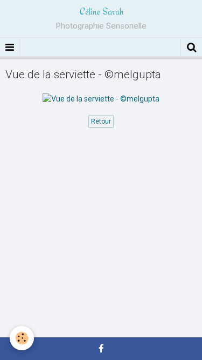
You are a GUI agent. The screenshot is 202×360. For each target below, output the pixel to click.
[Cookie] (22, 338)
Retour (101, 121)
